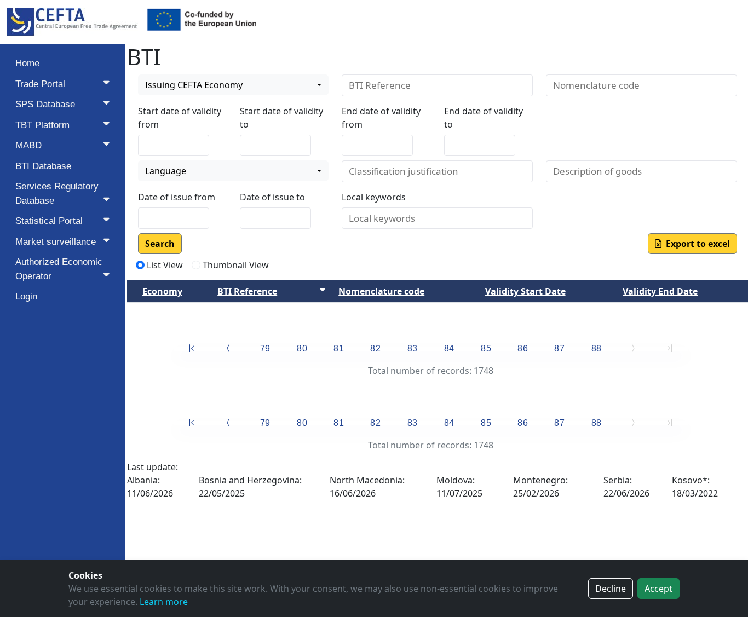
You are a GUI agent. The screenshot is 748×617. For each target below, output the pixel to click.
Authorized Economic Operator (58, 269)
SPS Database (45, 104)
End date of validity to (483, 117)
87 (559, 348)
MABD (28, 145)
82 (375, 348)
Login (26, 296)
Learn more (164, 602)
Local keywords (374, 197)
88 (596, 348)
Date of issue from (176, 197)
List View (165, 265)
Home (27, 63)
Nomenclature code (381, 291)
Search (160, 244)
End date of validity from (381, 117)
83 (412, 348)
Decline (610, 589)
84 (449, 348)
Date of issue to (272, 197)
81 (338, 348)
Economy (162, 291)
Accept (658, 589)
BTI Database (43, 166)
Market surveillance (55, 242)
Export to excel (695, 244)
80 (302, 348)
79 (265, 348)
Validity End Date (660, 291)
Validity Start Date (525, 291)
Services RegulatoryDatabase (57, 193)
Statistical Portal (49, 221)
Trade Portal (40, 84)
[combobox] (233, 84)
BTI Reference (247, 291)
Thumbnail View (236, 265)
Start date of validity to (281, 117)
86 (522, 348)
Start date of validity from (179, 117)
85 (486, 348)
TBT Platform (42, 125)
